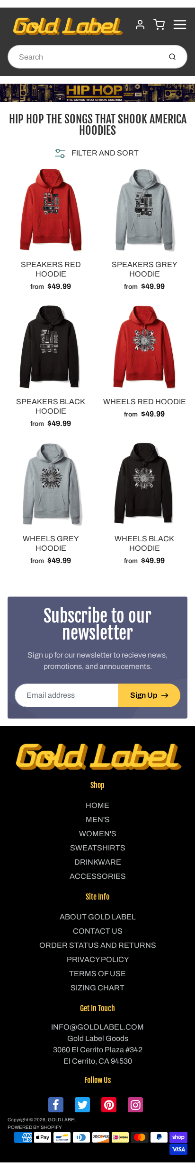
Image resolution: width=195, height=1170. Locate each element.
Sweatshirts (97, 848)
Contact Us (98, 931)
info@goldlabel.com (97, 1027)
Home (97, 805)
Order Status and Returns (97, 945)
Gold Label (62, 1119)
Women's (97, 834)
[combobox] (84, 57)
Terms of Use (97, 974)
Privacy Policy (98, 959)
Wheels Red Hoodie (144, 402)
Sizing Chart (97, 988)
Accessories (98, 876)
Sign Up (143, 695)
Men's (98, 819)
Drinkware (97, 862)
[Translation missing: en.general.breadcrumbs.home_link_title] (97, 93)
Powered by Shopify (35, 1127)
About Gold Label (98, 917)
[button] (96, 153)
